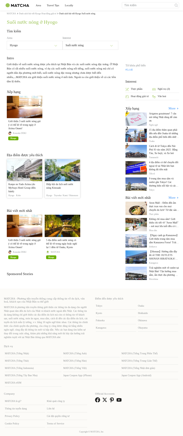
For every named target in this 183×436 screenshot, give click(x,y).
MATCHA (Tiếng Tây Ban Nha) (21, 375)
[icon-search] (176, 5)
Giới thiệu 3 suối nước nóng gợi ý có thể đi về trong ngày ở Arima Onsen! (24, 125)
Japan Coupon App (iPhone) (77, 375)
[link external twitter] (105, 401)
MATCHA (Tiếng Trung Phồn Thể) (140, 353)
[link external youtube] (120, 401)
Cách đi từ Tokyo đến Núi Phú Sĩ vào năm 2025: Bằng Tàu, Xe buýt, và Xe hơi (163, 150)
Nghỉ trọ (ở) (164, 89)
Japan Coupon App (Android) (136, 375)
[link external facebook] (98, 401)
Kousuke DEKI (19, 133)
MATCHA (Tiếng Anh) (75, 353)
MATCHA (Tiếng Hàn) (75, 360)
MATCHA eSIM (13, 382)
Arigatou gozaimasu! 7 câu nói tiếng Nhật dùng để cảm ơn (163, 117)
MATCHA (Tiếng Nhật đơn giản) (138, 368)
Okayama (142, 327)
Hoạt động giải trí (140, 96)
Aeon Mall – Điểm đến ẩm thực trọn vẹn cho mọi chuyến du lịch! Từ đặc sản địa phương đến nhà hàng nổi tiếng (164, 209)
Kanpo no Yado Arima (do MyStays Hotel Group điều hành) (22, 188)
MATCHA (55, 252)
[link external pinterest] (112, 401)
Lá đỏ (130, 70)
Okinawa (142, 320)
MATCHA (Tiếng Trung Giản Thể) (139, 360)
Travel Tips (53, 5)
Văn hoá (162, 96)
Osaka (141, 305)
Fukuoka (100, 320)
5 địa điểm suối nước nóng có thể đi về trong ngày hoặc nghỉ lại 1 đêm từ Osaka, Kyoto (61, 244)
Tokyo (99, 305)
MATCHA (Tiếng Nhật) (17, 353)
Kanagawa (101, 327)
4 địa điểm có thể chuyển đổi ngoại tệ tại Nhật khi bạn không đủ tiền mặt (163, 166)
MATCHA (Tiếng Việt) (75, 368)
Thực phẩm (136, 89)
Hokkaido (143, 313)
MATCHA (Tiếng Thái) (17, 360)
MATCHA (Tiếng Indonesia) (19, 368)
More (172, 108)
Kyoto (99, 313)
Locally (69, 5)
